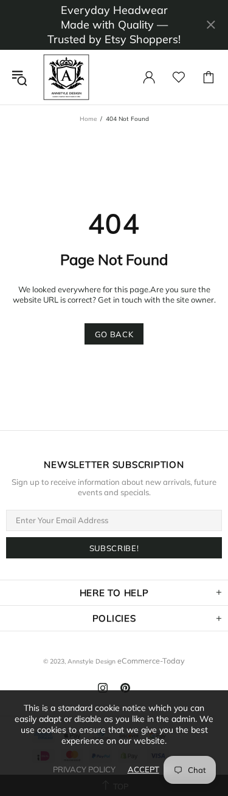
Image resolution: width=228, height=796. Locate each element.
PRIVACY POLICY (84, 769)
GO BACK (114, 334)
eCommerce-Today (151, 660)
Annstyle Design (66, 77)
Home (88, 119)
